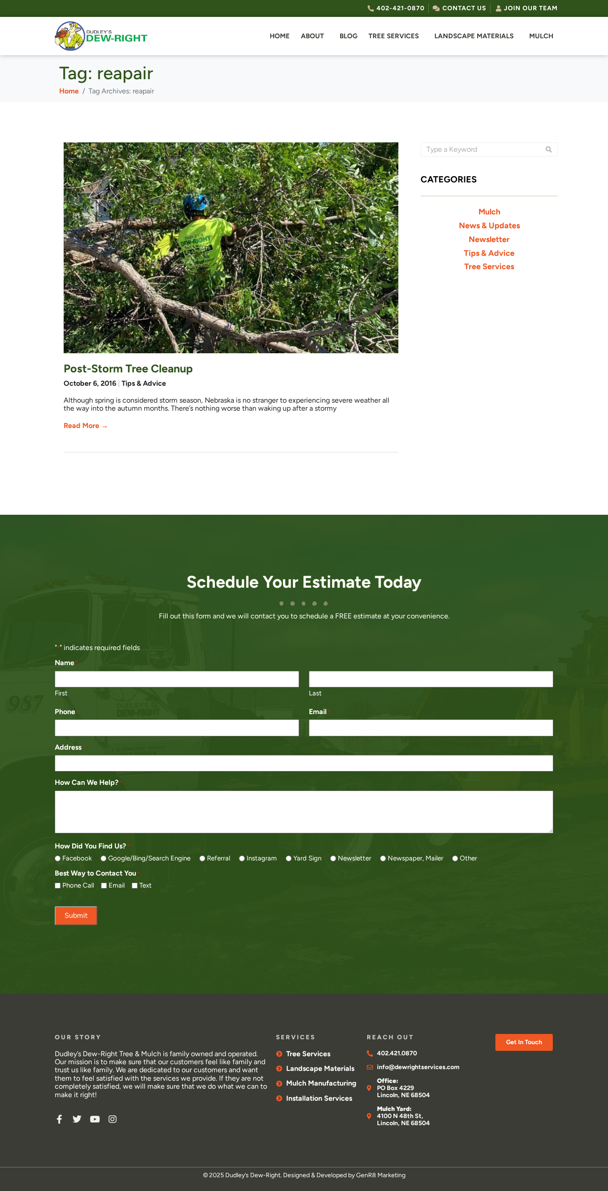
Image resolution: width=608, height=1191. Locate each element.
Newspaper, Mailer (415, 858)
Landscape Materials (474, 36)
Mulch (541, 36)
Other (468, 858)
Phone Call (78, 885)
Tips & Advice (144, 383)
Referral (218, 858)
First (61, 693)
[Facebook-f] (59, 1119)
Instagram (262, 858)
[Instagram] (112, 1119)
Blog (348, 36)
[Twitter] (77, 1119)
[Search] (548, 149)
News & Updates (489, 225)
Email (117, 885)
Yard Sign (307, 858)
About (312, 36)
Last (315, 693)
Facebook (77, 858)
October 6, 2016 (90, 383)
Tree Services (394, 36)
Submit (76, 915)
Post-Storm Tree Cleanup (128, 368)
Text (145, 885)
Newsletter (489, 239)
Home (280, 36)
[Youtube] (94, 1119)
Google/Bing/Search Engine (149, 858)
